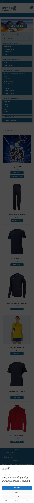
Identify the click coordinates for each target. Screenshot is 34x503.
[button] (31, 468)
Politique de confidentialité (21, 500)
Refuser (17, 492)
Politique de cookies (10, 500)
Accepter (17, 488)
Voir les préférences (17, 497)
